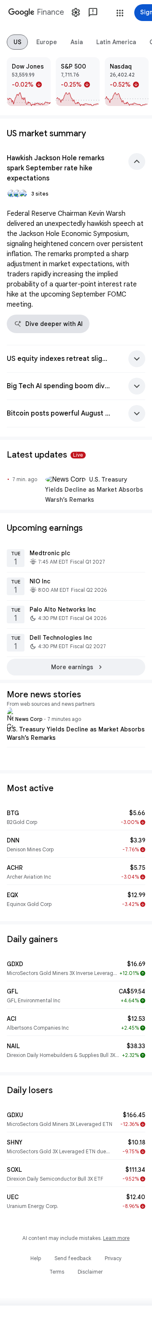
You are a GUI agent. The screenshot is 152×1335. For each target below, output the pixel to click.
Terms (56, 1272)
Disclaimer (90, 1272)
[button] (119, 13)
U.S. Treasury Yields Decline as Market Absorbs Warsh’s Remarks (94, 489)
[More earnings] (76, 667)
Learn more (116, 1238)
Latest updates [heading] (45, 455)
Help (35, 1258)
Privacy (113, 1258)
